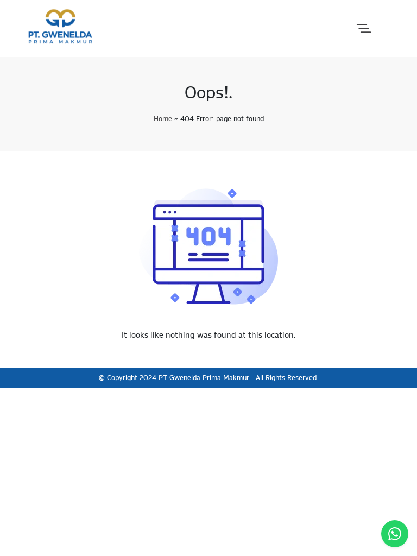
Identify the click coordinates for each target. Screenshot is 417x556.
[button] (363, 28)
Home (163, 119)
